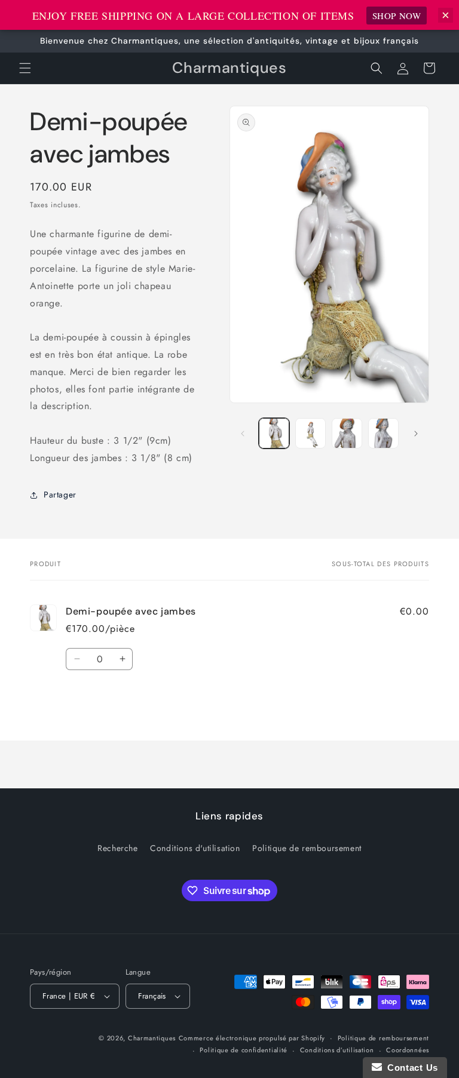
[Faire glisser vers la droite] (416, 433)
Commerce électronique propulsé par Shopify (252, 1038)
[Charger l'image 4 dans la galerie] (383, 433)
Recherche (117, 848)
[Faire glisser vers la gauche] (243, 433)
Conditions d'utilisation (195, 848)
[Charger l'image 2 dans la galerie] (310, 433)
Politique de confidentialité (243, 1050)
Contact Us (410, 1067)
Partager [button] (60, 494)
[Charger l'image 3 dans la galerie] (347, 433)
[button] (25, 68)
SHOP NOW (396, 16)
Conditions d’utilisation (337, 1050)
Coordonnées (407, 1050)
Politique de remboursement (307, 848)
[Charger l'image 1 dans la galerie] (274, 433)
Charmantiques (152, 1038)
